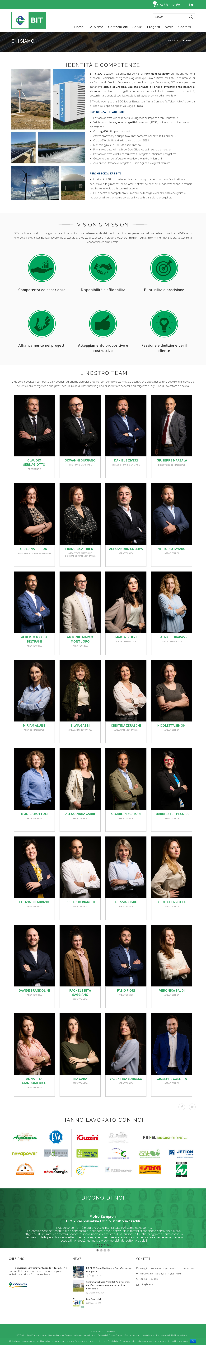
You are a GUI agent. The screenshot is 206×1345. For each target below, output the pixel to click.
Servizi (137, 27)
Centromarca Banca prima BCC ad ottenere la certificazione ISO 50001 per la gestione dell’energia (108, 1285)
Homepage (173, 40)
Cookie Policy (109, 1331)
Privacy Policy (97, 1331)
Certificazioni (118, 27)
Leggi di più (103, 1245)
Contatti (184, 27)
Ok (193, 1341)
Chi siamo (96, 27)
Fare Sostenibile (94, 1299)
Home (79, 27)
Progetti (153, 27)
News (169, 27)
